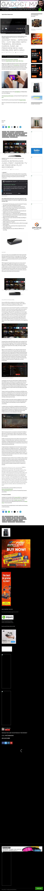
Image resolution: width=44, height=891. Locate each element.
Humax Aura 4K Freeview (8, 95)
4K (3, 516)
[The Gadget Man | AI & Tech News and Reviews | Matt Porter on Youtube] (11, 743)
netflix (20, 520)
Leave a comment (19, 52)
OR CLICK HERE (6, 738)
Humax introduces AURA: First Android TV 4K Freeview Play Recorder (14, 164)
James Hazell (21, 134)
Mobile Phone (24, 36)
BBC (8, 131)
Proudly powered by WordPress (11, 889)
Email (14, 60)
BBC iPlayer (8, 517)
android (4, 131)
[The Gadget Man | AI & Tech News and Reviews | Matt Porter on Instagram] (8, 743)
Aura (4, 517)
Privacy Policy (4, 889)
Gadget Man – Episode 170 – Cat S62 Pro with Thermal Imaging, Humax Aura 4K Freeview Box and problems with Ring (14, 45)
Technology (14, 37)
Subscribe (39, 888)
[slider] (25, 56)
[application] (15, 56)
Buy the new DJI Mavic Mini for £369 (8, 626)
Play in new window (9, 59)
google (4, 134)
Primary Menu (42, 9)
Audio (4, 52)
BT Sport (18, 517)
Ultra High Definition (20, 521)
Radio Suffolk (12, 135)
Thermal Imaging (5, 38)
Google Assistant (22, 519)
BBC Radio (12, 131)
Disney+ (4, 519)
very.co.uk (20, 499)
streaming (5, 521)
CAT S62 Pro (16, 64)
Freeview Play (10, 519)
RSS (19, 60)
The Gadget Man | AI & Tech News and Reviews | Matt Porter (19, 9)
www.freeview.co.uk (8, 490)
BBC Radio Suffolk (6, 36)
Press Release (20, 158)
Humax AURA (17, 497)
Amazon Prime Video (9, 516)
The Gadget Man (20, 37)
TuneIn (17, 60)
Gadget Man (12, 36)
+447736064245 (9, 735)
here (2, 97)
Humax (4, 520)
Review (9, 37)
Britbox (13, 517)
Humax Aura (9, 134)
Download (16, 59)
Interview (15, 134)
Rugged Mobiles (22, 99)
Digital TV (24, 517)
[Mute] (22, 56)
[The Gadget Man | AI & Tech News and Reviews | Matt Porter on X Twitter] (5, 743)
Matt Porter (17, 36)
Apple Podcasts (9, 60)
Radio (7, 37)
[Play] (3, 56)
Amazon (15, 499)
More (22, 60)
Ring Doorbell (24, 135)
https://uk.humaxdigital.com (7, 489)
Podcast (3, 37)
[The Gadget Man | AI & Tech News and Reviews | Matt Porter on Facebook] (3, 743)
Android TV (4, 158)
